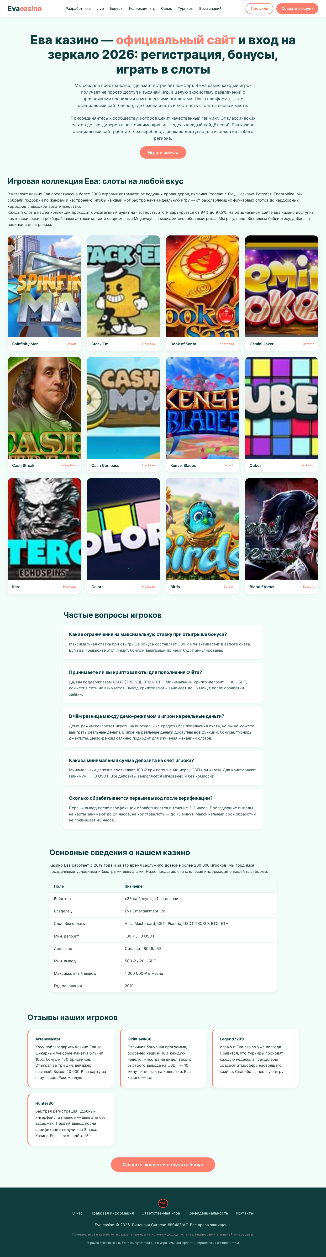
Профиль (259, 8)
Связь (166, 8)
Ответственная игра (161, 1213)
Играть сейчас (163, 152)
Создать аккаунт (297, 8)
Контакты (245, 1213)
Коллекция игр (142, 8)
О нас (77, 1213)
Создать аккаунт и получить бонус (163, 1164)
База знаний (210, 8)
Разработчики (78, 8)
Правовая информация (112, 1213)
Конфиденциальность (208, 1213)
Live (100, 8)
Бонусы (116, 8)
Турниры (186, 8)
